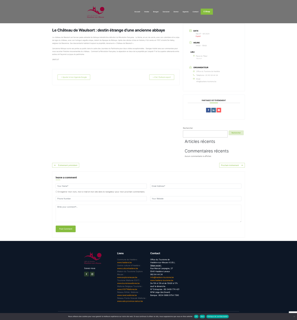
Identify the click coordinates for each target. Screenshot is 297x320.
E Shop (207, 11)
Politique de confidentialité (217, 316)
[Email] (218, 110)
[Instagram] (92, 274)
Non (202, 316)
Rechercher (188, 128)
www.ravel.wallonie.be (127, 295)
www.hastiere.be (124, 262)
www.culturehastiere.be (127, 268)
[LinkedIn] (213, 110)
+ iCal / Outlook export (162, 77)
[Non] (294, 316)
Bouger (156, 12)
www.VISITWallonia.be (127, 289)
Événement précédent (67, 165)
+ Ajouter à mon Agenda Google (74, 77)
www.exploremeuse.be (127, 277)
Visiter (146, 12)
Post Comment (65, 229)
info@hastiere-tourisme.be (206, 81)
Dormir (176, 12)
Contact (195, 12)
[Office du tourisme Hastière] (99, 11)
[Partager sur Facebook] (208, 110)
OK (196, 316)
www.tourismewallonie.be (128, 283)
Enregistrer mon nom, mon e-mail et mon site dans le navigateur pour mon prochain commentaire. (101, 192)
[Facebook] (86, 274)
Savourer (166, 12)
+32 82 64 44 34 (211, 75)
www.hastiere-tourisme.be (161, 280)
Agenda (186, 12)
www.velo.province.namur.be (130, 301)
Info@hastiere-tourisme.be (162, 277)
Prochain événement (230, 165)
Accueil (137, 12)
